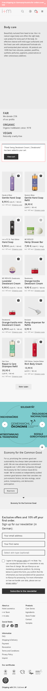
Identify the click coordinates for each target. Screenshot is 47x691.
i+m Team (6, 612)
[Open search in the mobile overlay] (22, 11)
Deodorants (16, 278)
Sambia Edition (38, 361)
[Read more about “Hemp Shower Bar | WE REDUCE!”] (41, 220)
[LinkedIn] (16, 626)
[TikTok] (7, 626)
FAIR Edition (29, 361)
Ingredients (30, 612)
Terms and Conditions (10, 651)
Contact (29, 620)
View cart (11, 156)
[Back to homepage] (6, 11)
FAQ (3, 636)
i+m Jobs (5, 616)
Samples (29, 623)
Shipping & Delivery (9, 640)
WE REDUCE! (29, 239)
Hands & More (7, 195)
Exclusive (28, 320)
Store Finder (30, 616)
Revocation (6, 647)
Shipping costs (17, 205)
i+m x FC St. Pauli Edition (10, 239)
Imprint (5, 658)
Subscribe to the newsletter (23, 591)
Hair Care (5, 361)
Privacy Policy (7, 655)
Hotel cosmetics (8, 609)
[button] (18, 175)
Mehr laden (23, 386)
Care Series (30, 609)
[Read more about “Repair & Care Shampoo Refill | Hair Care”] (18, 342)
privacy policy (22, 561)
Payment (5, 644)
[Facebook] (12, 626)
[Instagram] (3, 626)
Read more (11, 491)
